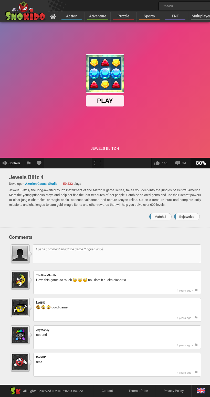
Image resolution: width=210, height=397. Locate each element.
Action (71, 16)
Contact (107, 391)
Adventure (97, 16)
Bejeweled (186, 217)
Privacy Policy (174, 391)
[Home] (53, 16)
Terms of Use (138, 391)
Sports (149, 16)
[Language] (200, 391)
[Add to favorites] (39, 163)
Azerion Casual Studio (41, 184)
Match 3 (160, 217)
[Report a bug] (28, 163)
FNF (175, 16)
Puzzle (123, 16)
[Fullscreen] (98, 163)
